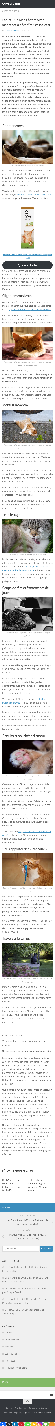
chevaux (9, 1346)
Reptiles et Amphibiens (16, 1367)
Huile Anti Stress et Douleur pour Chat (33, 194)
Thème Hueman (44, 1413)
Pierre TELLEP (12, 31)
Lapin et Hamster (13, 1353)
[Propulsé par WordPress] (25, 1413)
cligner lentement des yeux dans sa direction (30, 309)
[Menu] (51, 4)
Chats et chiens (10, 11)
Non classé (10, 1360)
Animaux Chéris (11, 3)
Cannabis (9, 1332)
